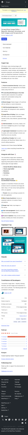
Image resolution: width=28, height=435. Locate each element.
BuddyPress (5, 410)
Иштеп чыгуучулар (6, 396)
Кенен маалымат (7, 44)
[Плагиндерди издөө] (15, 15)
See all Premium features (7, 221)
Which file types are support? (8, 265)
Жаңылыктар (4, 382)
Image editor (23, 318)
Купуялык (3, 386)
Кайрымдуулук (19, 396)
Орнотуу (5, 51)
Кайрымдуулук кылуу (7, 371)
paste (19, 321)
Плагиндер (17, 384)
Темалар (17, 382)
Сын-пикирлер (6, 47)
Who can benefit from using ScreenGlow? (11, 261)
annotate (18, 318)
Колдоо (5, 58)
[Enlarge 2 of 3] (24, 229)
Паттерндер (18, 386)
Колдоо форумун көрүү (7, 359)
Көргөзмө (17, 379)
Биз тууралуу (5, 379)
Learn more (4, 148)
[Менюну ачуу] (26, 2)
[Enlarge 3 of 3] (24, 238)
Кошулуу (17, 391)
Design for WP (9, 35)
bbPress (4, 407)
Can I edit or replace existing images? (10, 275)
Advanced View (5, 325)
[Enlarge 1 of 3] (11, 229)
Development (6, 54)
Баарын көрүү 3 (23, 315)
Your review (4, 348)
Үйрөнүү (3, 391)
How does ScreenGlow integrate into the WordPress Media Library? (10, 270)
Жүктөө (4, 39)
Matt (3, 405)
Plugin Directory (5, 6)
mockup (15, 321)
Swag (17, 398)
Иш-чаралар (18, 393)
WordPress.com (6, 403)
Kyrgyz (6, 416)
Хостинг (3, 384)
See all (25, 348)
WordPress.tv (5, 398)
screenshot (23, 321)
